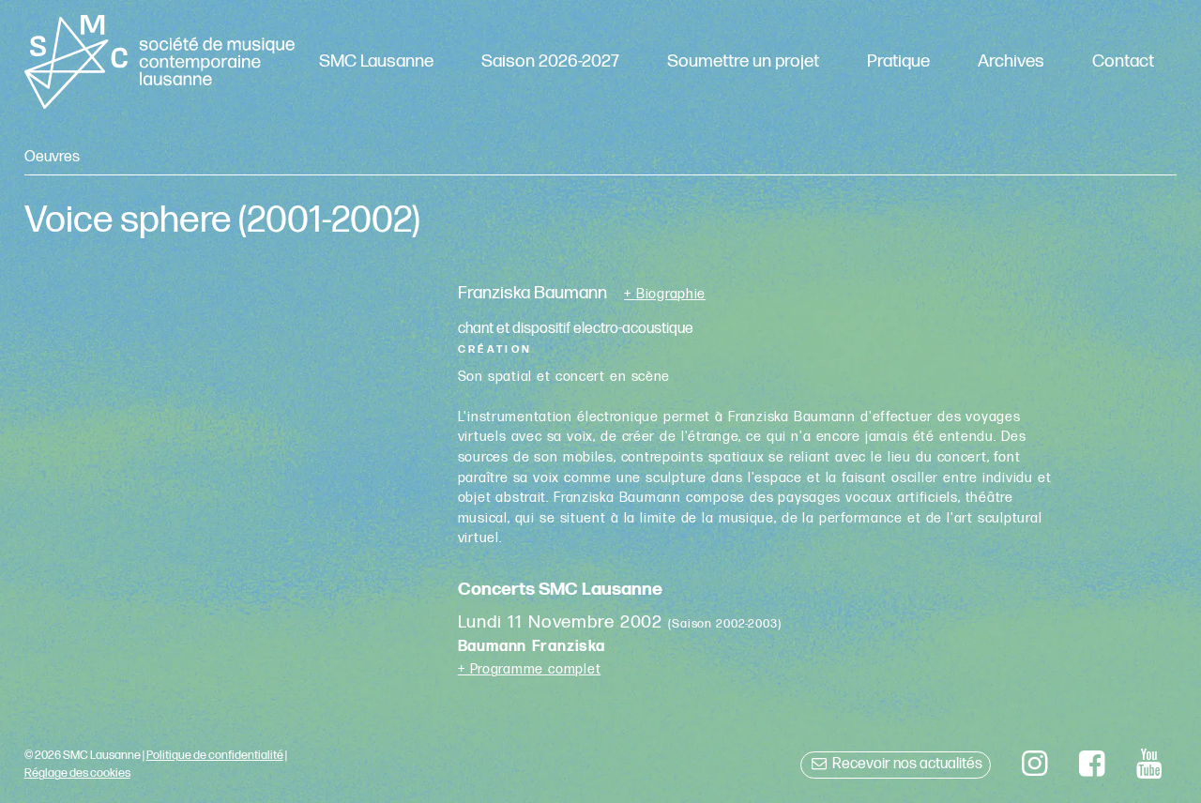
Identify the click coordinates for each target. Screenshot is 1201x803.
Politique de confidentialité (214, 755)
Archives (1011, 61)
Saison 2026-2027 (550, 61)
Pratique (898, 61)
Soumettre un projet (743, 61)
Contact (1123, 61)
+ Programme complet (529, 669)
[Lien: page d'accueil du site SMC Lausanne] (159, 62)
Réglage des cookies (77, 772)
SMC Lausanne (376, 61)
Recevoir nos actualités (905, 764)
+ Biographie (665, 294)
